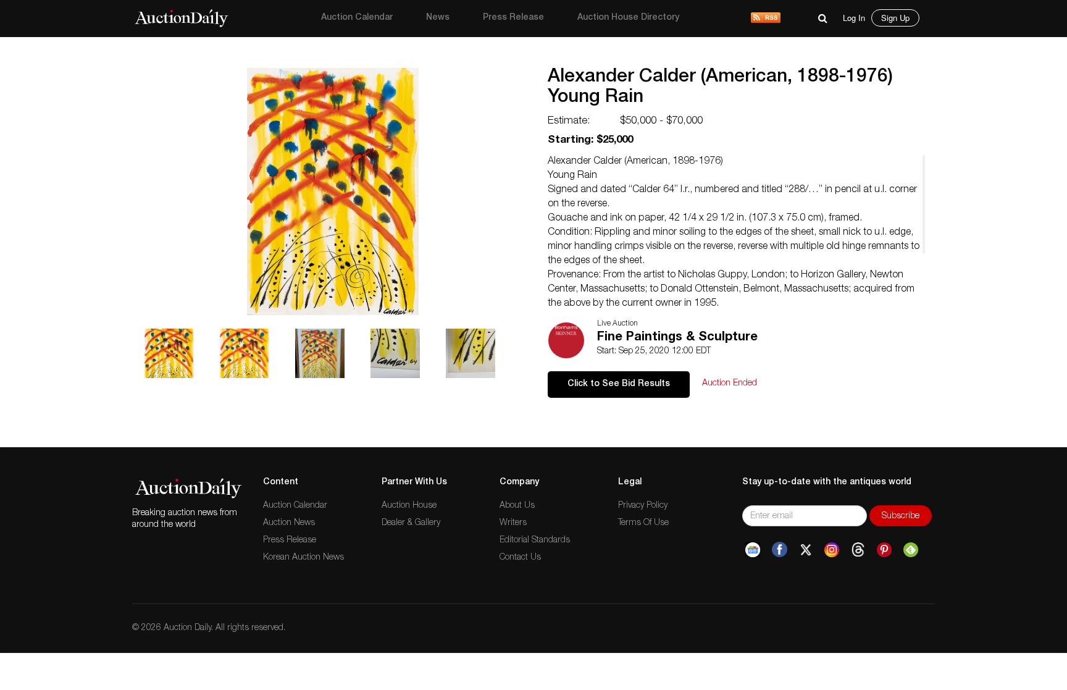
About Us (517, 506)
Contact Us (520, 557)
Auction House (409, 506)
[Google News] (752, 549)
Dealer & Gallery (411, 523)
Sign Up (895, 17)
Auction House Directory (628, 18)
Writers (513, 523)
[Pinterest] (884, 549)
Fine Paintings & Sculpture (677, 338)
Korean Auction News (303, 557)
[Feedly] (910, 549)
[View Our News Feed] (765, 18)
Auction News (289, 523)
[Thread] (858, 549)
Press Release (513, 18)
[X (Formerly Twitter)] (806, 549)
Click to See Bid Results (618, 384)
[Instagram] (831, 549)
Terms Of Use (643, 523)
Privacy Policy (642, 506)
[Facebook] (779, 549)
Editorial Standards (535, 540)
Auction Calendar (357, 18)
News (438, 18)
